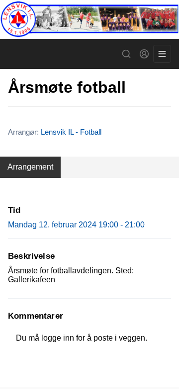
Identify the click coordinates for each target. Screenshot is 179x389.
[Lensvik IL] (89, 19)
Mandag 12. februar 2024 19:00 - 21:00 (76, 224)
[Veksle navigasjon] (162, 54)
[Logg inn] (144, 54)
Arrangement (30, 167)
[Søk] (126, 54)
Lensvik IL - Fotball (71, 132)
